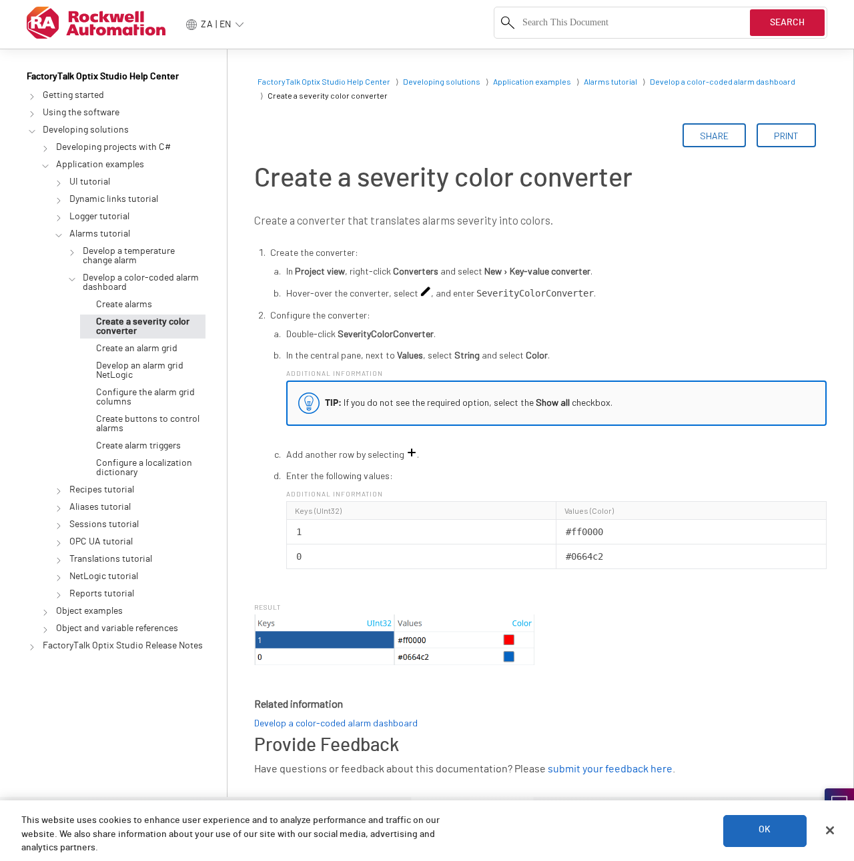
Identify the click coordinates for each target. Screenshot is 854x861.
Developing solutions (86, 130)
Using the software (81, 112)
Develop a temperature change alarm (129, 256)
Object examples (89, 611)
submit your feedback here (610, 769)
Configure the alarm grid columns (145, 397)
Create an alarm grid (136, 348)
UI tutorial (89, 182)
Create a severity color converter (142, 326)
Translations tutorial (110, 559)
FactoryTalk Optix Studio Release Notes (123, 645)
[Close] (830, 830)
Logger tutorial (99, 216)
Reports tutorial (101, 593)
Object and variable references (117, 628)
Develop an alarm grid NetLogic (139, 370)
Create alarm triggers (138, 445)
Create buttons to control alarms (147, 424)
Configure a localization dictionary (144, 467)
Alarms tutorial (99, 234)
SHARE (714, 135)
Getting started (73, 95)
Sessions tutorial (104, 524)
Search (787, 22)
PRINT (786, 135)
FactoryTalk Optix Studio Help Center (103, 76)
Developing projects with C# (113, 147)
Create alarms (124, 304)
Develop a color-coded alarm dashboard (141, 282)
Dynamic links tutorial (113, 199)
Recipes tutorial (101, 489)
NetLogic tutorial (103, 576)
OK (765, 830)
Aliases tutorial (100, 507)
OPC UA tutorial (101, 541)
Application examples (100, 164)
